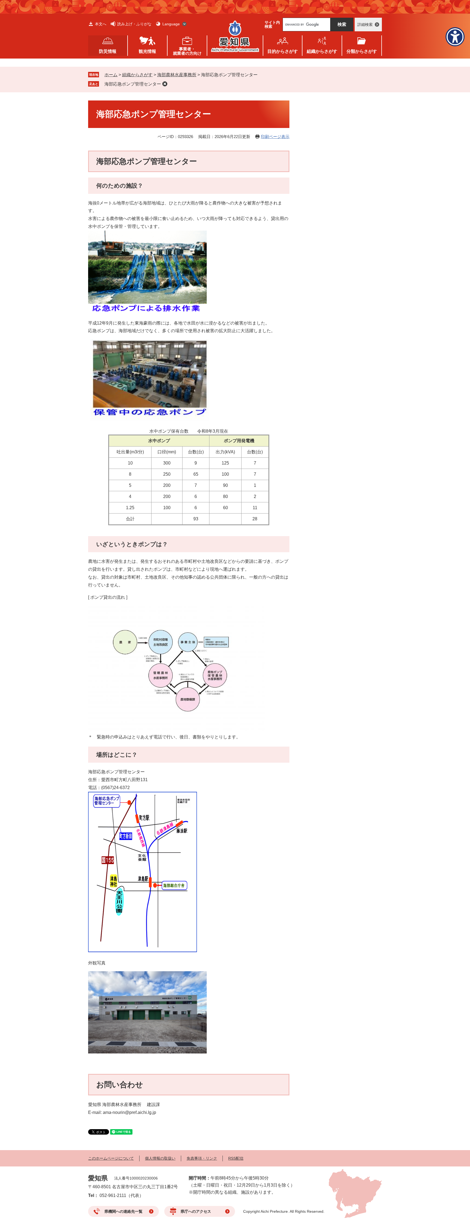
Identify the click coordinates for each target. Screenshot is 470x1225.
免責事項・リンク (202, 1158)
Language (171, 24)
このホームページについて (111, 1158)
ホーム (111, 74)
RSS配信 (235, 1158)
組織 (322, 51)
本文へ (100, 24)
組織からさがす (137, 74)
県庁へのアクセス (196, 1211)
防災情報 (107, 51)
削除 (164, 83)
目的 (282, 51)
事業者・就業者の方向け (187, 51)
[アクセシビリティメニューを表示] (455, 36)
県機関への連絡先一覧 (123, 1211)
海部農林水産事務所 (176, 74)
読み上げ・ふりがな (134, 24)
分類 (362, 51)
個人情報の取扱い (160, 1158)
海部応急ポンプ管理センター (132, 84)
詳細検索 (365, 24)
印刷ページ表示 (275, 136)
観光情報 (147, 51)
